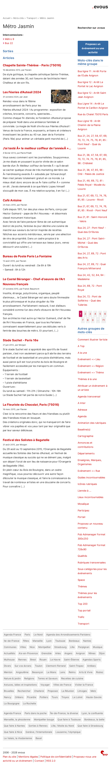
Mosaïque (83, 503)
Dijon (102, 653)
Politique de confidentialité (55, 756)
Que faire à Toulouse (69, 719)
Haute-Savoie (94, 697)
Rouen (43, 659)
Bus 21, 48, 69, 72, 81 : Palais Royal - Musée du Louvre (91, 184)
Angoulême (22, 672)
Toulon (38, 665)
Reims (72, 672)
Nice (32, 647)
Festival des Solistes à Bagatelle (26, 440)
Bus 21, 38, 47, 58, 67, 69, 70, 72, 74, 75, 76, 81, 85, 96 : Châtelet (92, 159)
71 (103, 320)
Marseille (38, 640)
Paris (27, 634)
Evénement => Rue (89, 470)
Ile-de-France (11, 640)
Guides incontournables (91, 477)
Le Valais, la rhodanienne (18, 738)
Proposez (53, 690)
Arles (58, 653)
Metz (93, 690)
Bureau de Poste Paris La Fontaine (27, 256)
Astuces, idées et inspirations (20, 684)
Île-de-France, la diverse (64, 713)
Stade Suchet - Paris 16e (20, 340)
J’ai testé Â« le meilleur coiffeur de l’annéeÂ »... (37, 148)
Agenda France (12, 634)
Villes (23, 647)
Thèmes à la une (87, 379)
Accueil (6, 18)
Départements (86, 453)
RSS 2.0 (50, 760)
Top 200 (82, 603)
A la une (82, 352)
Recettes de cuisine (72, 678)
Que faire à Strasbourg (90, 725)
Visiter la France (84, 684)
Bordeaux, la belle (94, 719)
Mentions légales (28, 756)
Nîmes (92, 653)
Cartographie (85, 436)
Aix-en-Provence (28, 653)
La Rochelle (29, 703)
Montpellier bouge (44, 719)
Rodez (99, 672)
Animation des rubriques (92, 422)
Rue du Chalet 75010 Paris (93, 114)
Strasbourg (60, 647)
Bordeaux (74, 640)
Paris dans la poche (36, 713)
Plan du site (9, 756)
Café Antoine (12, 200)
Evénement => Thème (91, 372)
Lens (62, 672)
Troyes (65, 697)
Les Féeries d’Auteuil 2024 (22, 92)
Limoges (82, 690)
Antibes (91, 665)
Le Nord (38, 634)
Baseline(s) (84, 429)
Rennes (22, 659)
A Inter (82, 403)
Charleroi (39, 690)
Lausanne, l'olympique (68, 732)
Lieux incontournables (90, 497)
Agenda (82, 416)
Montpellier (44, 647)
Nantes (87, 640)
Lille (72, 647)
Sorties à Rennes (38, 725)
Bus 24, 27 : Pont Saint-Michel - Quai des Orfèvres (91, 242)
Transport (83, 623)
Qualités (82, 555)
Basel (39, 738)
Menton (8, 672)
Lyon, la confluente (92, 713)
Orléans (19, 697)
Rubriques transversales (92, 562)
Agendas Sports (92, 659)
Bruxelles (9, 690)
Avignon (80, 653)
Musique (97, 647)
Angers (68, 653)
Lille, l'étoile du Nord (62, 725)
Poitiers (44, 697)
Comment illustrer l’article (92, 339)
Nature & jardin (12, 678)
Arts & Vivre (85, 672)
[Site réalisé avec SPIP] (104, 754)
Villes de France (62, 684)
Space (81, 579)
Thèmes (82, 586)
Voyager (45, 684)
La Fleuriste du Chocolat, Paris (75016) (31, 404)
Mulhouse (9, 659)
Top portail (84, 610)
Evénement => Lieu (89, 359)
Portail (81, 517)
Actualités (9, 653)
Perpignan (83, 647)
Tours (55, 697)
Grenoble (46, 653)
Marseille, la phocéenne (17, 719)
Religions (29, 678)
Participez (83, 510)
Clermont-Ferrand (56, 665)
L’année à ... (84, 490)
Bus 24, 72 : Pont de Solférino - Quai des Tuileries (89, 300)
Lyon (49, 640)
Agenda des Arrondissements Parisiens (68, 634)
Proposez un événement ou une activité (93, 48)
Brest (33, 659)
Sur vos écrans (23, 665)
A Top (81, 346)
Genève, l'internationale (39, 732)
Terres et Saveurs (48, 678)
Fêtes (26, 640)
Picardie (31, 697)
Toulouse (60, 640)
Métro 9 (9, 39)
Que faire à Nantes (14, 725)
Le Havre (55, 659)
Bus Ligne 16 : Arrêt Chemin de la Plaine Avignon (89, 125)
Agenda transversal (89, 396)
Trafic (81, 617)
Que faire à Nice (13, 732)
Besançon (37, 672)
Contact (39, 760)
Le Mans (51, 672)
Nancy (7, 697)
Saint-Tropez (76, 665)
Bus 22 (9, 43)
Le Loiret (77, 697)
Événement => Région (91, 366)
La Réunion (68, 690)
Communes (10, 647)
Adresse (82, 409)
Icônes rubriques (87, 484)
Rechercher (24, 690)
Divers (7, 665)
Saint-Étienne (71, 659)
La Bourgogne (11, 703)
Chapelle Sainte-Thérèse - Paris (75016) (32, 65)
